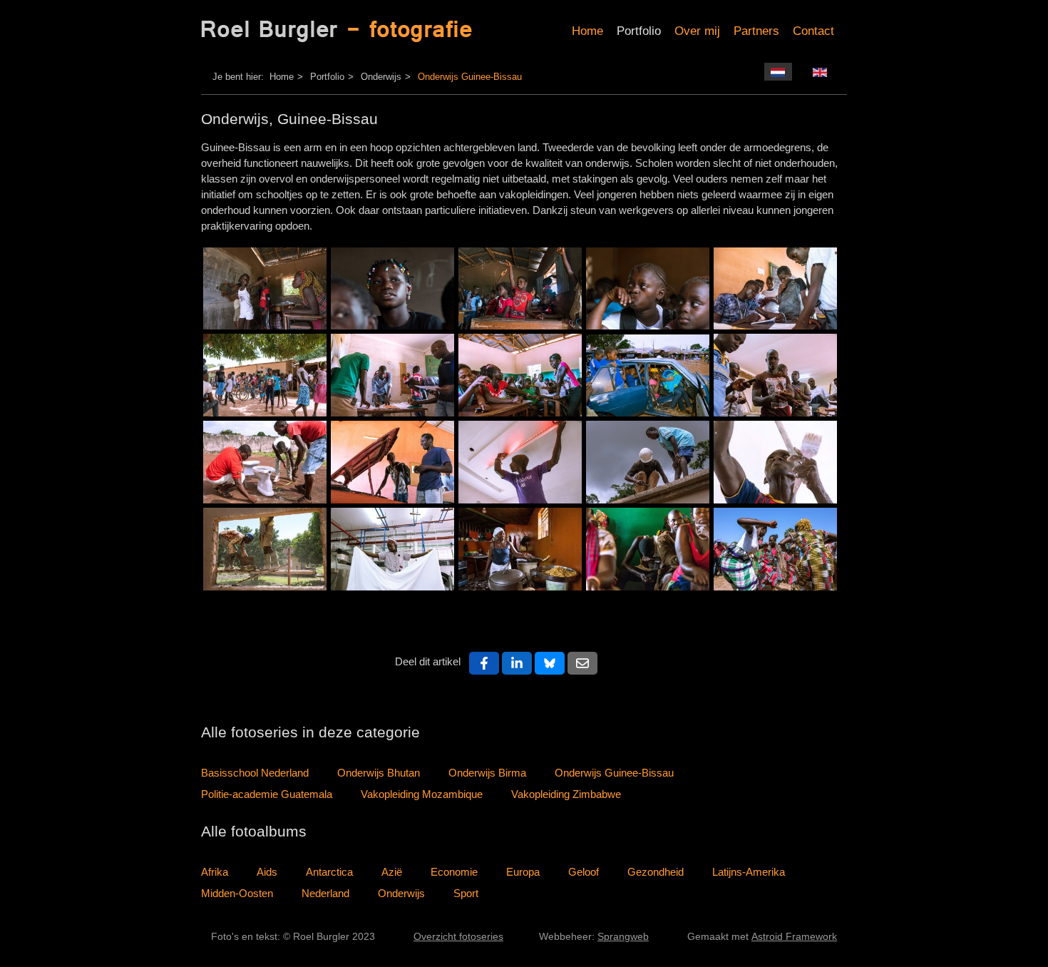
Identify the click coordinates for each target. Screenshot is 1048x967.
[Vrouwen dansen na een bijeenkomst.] (775, 549)
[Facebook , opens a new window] (484, 663)
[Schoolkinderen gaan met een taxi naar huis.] (647, 375)
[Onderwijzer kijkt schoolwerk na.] (775, 289)
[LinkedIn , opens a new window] (517, 663)
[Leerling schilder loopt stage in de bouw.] (775, 462)
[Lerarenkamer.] (392, 375)
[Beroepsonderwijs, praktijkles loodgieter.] (264, 462)
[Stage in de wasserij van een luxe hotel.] (392, 549)
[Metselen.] (264, 549)
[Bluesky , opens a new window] (550, 663)
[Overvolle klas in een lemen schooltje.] (520, 289)
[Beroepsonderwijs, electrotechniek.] (775, 375)
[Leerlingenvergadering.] (520, 375)
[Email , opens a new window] (582, 663)
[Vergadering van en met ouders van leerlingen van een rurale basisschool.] (647, 549)
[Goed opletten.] (647, 289)
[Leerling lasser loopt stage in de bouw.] (647, 462)
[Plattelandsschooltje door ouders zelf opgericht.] (264, 289)
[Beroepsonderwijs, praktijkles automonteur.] (392, 462)
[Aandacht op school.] (392, 289)
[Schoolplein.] (264, 375)
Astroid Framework (794, 936)
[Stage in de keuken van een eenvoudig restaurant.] (520, 549)
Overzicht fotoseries (458, 936)
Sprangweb (623, 936)
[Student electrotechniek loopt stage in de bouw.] (520, 462)
